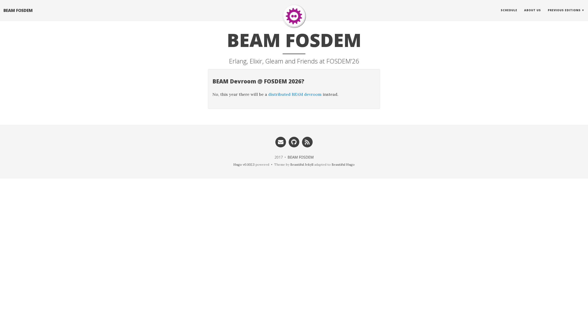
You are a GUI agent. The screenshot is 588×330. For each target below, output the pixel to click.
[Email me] (280, 141)
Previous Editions (564, 10)
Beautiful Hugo (343, 164)
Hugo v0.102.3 (243, 164)
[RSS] (307, 141)
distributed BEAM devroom (295, 94)
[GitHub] (294, 141)
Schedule (509, 10)
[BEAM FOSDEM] (294, 16)
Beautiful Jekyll (301, 164)
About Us (532, 10)
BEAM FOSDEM (18, 10)
